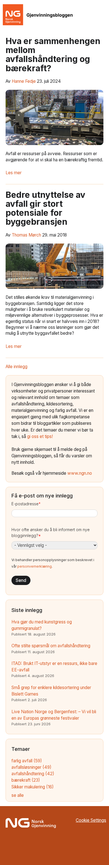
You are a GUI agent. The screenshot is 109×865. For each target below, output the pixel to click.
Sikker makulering (32, 787)
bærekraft (25, 780)
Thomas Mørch (26, 235)
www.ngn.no (79, 473)
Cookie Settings (91, 820)
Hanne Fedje (24, 81)
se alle (17, 795)
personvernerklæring (34, 566)
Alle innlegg (16, 366)
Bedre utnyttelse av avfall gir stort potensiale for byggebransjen (45, 208)
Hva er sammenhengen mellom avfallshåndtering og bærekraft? (53, 54)
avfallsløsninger (31, 767)
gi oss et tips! (40, 436)
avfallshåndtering (32, 773)
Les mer (14, 172)
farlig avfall (26, 760)
